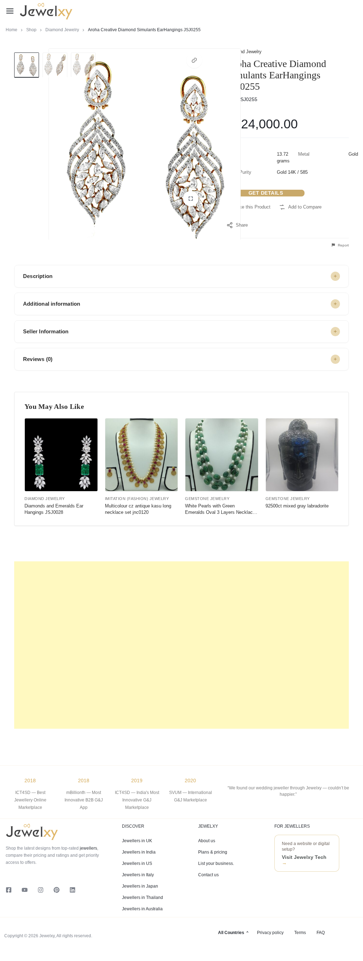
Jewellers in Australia (142, 908)
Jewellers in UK (137, 840)
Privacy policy (270, 932)
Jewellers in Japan (140, 886)
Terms (300, 932)
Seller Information (46, 331)
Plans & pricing (212, 852)
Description (37, 276)
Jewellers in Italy (138, 874)
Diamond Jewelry (62, 29)
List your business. (216, 863)
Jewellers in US (137, 863)
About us (206, 840)
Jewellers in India (139, 852)
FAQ (321, 932)
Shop (31, 29)
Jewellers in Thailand (142, 897)
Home (11, 29)
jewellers (88, 848)
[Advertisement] (181, 645)
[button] (194, 60)
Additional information (51, 304)
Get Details (265, 193)
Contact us (208, 874)
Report (343, 245)
